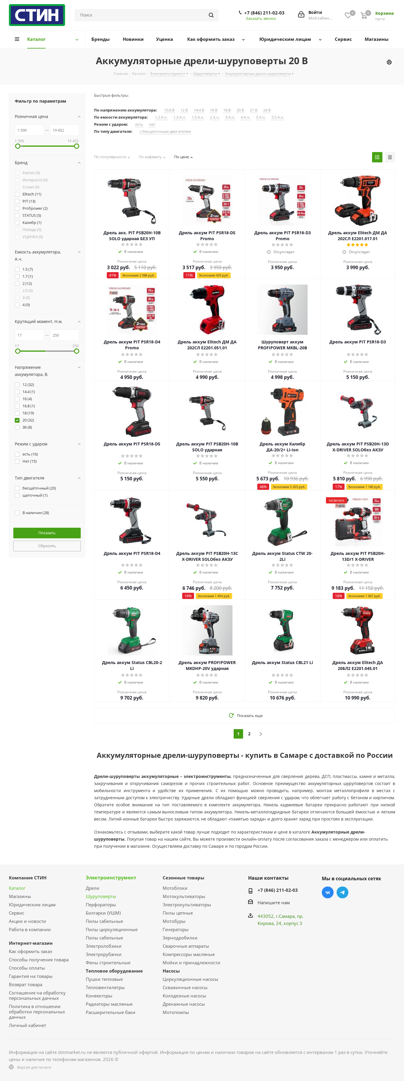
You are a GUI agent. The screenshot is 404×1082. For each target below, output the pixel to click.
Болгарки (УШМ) (103, 913)
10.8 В (169, 110)
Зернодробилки (180, 938)
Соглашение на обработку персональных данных (37, 995)
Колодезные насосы (184, 996)
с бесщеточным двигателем (165, 131)
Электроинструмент (111, 877)
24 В (267, 110)
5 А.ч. (261, 117)
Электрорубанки (104, 954)
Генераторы (176, 929)
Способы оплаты (27, 968)
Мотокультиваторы (184, 896)
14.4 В (199, 110)
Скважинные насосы (185, 987)
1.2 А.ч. (161, 117)
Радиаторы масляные (109, 1004)
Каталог (17, 888)
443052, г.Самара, (277, 916)
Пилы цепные (178, 913)
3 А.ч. (230, 117)
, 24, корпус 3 (288, 923)
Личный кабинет (27, 1025)
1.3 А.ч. (179, 117)
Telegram (342, 892)
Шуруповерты (101, 896)
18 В (227, 110)
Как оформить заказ (30, 951)
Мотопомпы (176, 1012)
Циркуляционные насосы (190, 979)
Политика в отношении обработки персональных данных (37, 1011)
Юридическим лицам (32, 904)
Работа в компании (30, 929)
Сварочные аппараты (186, 946)
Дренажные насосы (184, 1004)
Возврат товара (25, 984)
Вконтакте (328, 892)
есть (139, 124)
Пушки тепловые (104, 979)
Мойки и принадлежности (191, 962)
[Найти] (211, 15)
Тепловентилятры (105, 987)
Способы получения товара (39, 960)
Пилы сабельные (104, 921)
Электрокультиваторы (187, 904)
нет (152, 124)
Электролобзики (104, 946)
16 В (213, 110)
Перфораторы (101, 904)
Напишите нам (274, 902)
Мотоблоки (175, 888)
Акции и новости (27, 921)
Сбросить (47, 545)
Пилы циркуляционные (112, 929)
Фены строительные (108, 962)
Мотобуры (174, 921)
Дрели (92, 888)
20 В (240, 110)
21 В (253, 110)
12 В (184, 110)
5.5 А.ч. (278, 117)
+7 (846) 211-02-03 (264, 12)
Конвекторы (99, 996)
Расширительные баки (110, 1012)
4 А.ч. (245, 117)
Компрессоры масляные (189, 954)
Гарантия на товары (31, 976)
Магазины (20, 896)
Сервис (16, 913)
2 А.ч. (214, 117)
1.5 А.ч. (198, 117)
